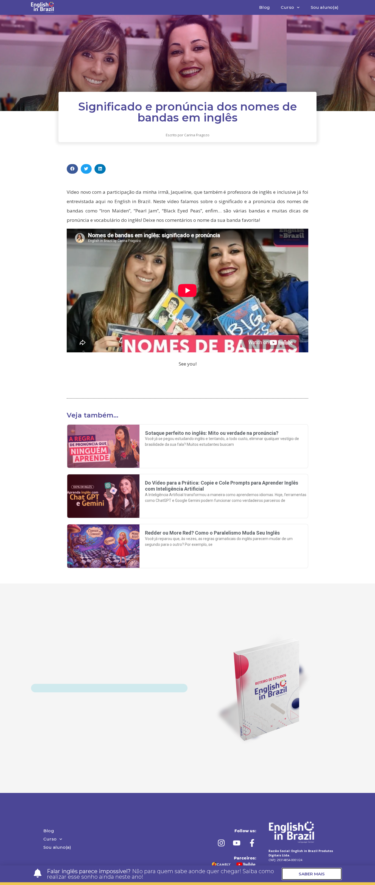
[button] (72, 169)
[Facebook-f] (252, 843)
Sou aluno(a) (324, 7)
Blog (264, 7)
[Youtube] (236, 843)
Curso (287, 7)
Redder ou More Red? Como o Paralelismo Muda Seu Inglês (212, 533)
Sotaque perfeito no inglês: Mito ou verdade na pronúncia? (211, 433)
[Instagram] (221, 843)
